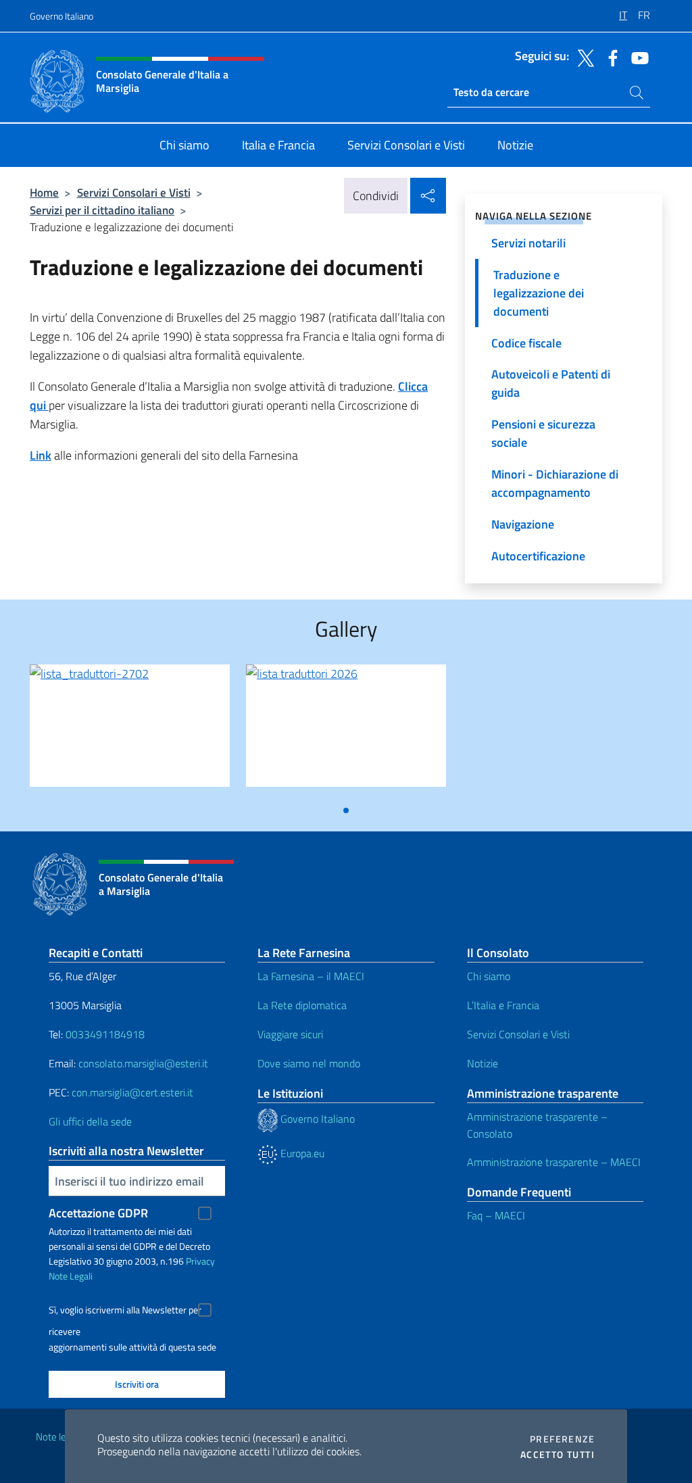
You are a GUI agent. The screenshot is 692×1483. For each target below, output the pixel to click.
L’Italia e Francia (503, 1005)
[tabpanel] (130, 731)
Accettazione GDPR (98, 1213)
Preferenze (562, 1439)
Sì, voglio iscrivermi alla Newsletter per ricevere (125, 1312)
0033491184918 (105, 1034)
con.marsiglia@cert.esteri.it (132, 1092)
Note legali (58, 1436)
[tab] (346, 810)
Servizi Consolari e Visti (134, 192)
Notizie (482, 1063)
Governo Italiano (61, 16)
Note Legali (71, 1276)
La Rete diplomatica (302, 1005)
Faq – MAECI (496, 1215)
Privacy (200, 1261)
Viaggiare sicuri (290, 1034)
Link (40, 455)
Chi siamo (488, 976)
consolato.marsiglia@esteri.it (143, 1063)
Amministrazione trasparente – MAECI (554, 1162)
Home (44, 192)
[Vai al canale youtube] (636, 57)
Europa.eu (301, 1153)
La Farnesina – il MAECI (310, 976)
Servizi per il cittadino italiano (102, 209)
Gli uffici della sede (90, 1121)
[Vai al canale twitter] (582, 57)
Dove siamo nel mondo (308, 1063)
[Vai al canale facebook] (609, 57)
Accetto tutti (557, 1454)
